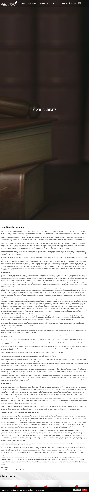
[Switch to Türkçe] (79, 3)
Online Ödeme (73, 3)
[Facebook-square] (63, 3)
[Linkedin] (67, 3)
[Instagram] (68, 3)
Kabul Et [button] (84, 489)
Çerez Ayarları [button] (77, 489)
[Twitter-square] (65, 3)
